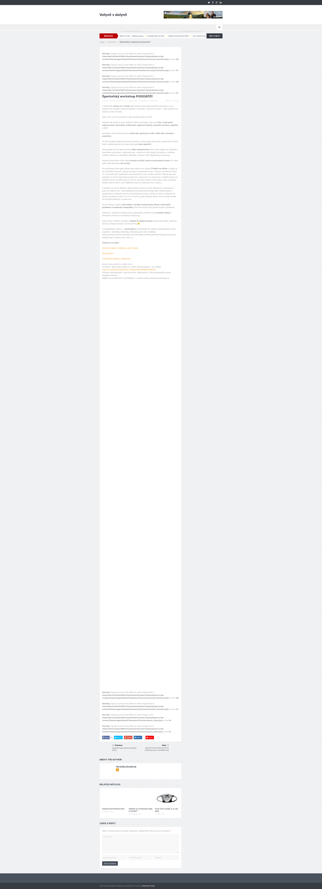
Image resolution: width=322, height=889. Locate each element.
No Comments (153, 101)
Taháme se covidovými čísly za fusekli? (140, 810)
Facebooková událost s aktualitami (116, 258)
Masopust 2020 (181, 36)
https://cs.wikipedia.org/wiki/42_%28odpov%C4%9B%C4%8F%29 (129, 269)
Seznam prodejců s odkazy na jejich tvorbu (120, 248)
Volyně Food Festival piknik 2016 (124, 749)
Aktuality (144, 101)
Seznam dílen (108, 253)
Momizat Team (149, 886)
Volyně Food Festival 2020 (136, 36)
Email (177, 101)
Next (164, 745)
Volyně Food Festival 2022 (113, 809)
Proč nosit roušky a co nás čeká (166, 810)
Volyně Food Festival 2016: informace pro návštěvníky (157, 749)
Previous (118, 745)
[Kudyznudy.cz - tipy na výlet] (193, 14)
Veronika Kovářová (116, 101)
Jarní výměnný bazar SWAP (160, 36)
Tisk (169, 101)
